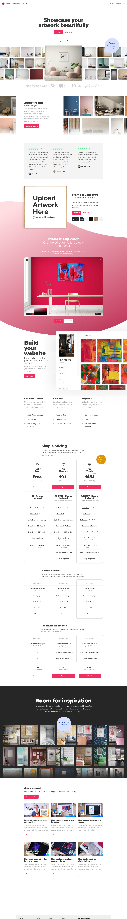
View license (37, 547)
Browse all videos (31, 797)
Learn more (29, 376)
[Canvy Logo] (2, 3)
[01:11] (63, 855)
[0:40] (90, 816)
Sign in (111, 4)
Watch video (29, 835)
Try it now (58, 32)
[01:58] (90, 855)
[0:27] (36, 855)
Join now (118, 4)
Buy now (63, 487)
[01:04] (63, 816)
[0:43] (36, 816)
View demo (68, 32)
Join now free (37, 487)
